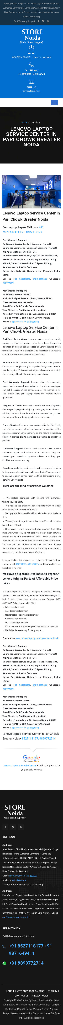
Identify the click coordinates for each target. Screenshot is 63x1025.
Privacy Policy (40, 996)
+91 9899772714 (19, 880)
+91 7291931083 (22, 917)
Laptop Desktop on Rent (29, 991)
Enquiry (52, 991)
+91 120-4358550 (29, 876)
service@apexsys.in (31, 91)
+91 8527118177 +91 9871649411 (31, 74)
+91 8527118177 (15, 876)
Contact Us (21, 996)
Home (24, 122)
